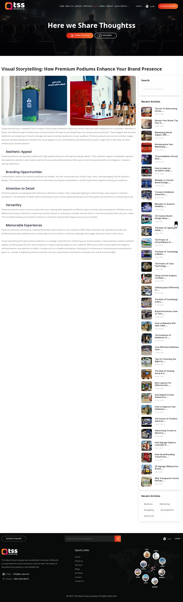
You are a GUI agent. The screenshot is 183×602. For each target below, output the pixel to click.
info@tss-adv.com (21, 574)
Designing (149, 510)
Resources (149, 516)
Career (102, 6)
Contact (109, 6)
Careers (78, 577)
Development (167, 510)
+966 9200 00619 (21, 579)
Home (62, 6)
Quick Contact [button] (121, 6)
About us (69, 6)
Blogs (77, 569)
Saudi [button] (138, 6)
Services (78, 6)
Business (148, 504)
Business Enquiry (168, 6)
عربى (169, 538)
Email (8, 574)
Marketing (165, 504)
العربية (152, 6)
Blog (95, 6)
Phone (9, 579)
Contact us (79, 581)
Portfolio (87, 6)
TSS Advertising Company (85, 596)
